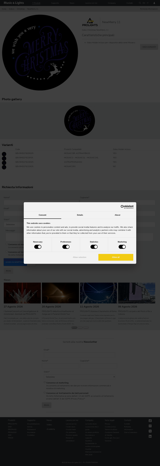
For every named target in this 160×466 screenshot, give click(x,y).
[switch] (66, 247)
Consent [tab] (42, 215)
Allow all (116, 257)
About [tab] (117, 215)
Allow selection (79, 257)
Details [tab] (80, 215)
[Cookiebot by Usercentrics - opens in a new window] (123, 207)
